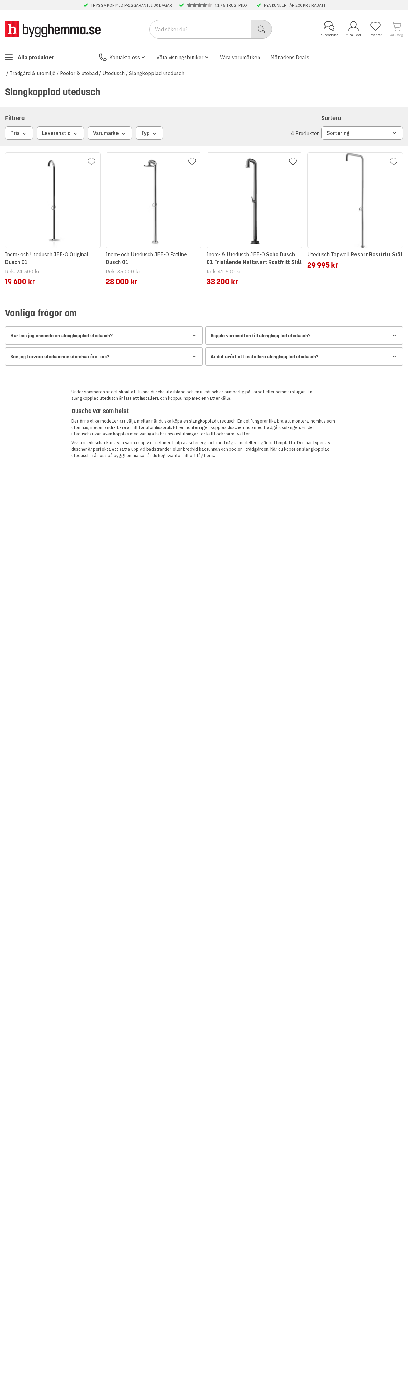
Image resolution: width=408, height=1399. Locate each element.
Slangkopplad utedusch (156, 73)
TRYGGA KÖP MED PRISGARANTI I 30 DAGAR (131, 5)
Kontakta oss (124, 57)
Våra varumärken (240, 57)
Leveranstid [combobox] (56, 133)
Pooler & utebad (79, 73)
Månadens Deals (289, 57)
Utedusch (113, 73)
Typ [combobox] (145, 133)
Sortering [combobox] (338, 133)
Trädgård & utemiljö (32, 73)
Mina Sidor (353, 35)
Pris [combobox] (15, 133)
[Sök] (261, 29)
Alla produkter (36, 57)
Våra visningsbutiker (180, 57)
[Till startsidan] (53, 29)
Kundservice (329, 35)
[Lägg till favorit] (91, 162)
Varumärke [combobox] (106, 133)
